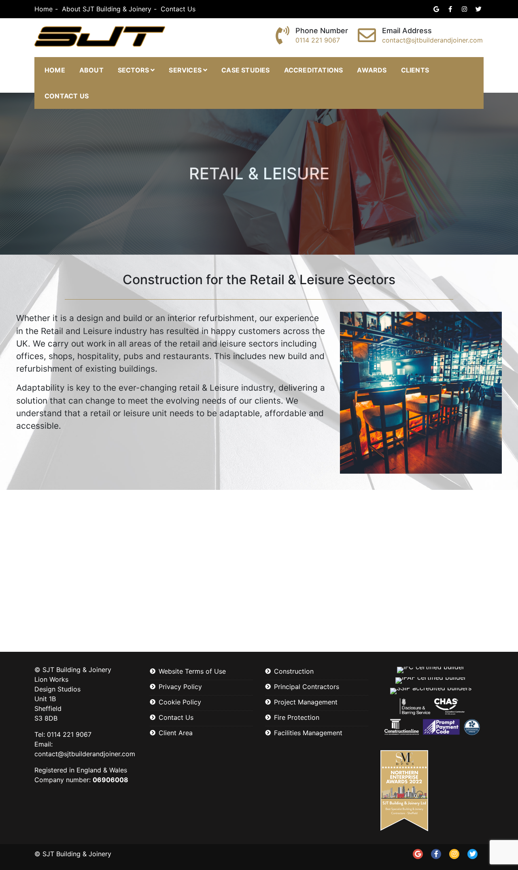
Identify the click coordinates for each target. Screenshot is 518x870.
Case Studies (245, 70)
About (91, 70)
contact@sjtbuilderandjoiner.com (432, 40)
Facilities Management (308, 733)
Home (43, 9)
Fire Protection (296, 717)
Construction (294, 671)
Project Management (306, 702)
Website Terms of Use (192, 671)
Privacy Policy (180, 687)
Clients (415, 70)
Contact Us (178, 9)
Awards (371, 70)
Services (185, 70)
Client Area (176, 733)
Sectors (133, 70)
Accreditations (313, 70)
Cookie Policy (180, 702)
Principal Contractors (306, 687)
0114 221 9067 (317, 40)
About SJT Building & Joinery (106, 9)
